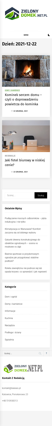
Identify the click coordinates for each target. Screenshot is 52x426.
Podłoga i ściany (13, 332)
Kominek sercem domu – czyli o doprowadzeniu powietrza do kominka (23, 99)
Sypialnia (9, 339)
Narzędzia (10, 325)
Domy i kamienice (12, 90)
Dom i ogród (11, 296)
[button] (49, 35)
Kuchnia (9, 318)
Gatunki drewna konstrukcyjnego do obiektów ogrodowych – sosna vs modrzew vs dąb (22, 243)
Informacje (10, 156)
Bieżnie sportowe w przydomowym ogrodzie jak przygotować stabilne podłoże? (22, 257)
